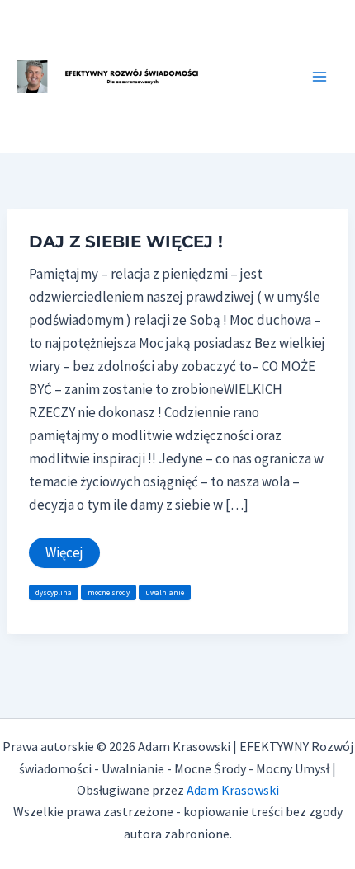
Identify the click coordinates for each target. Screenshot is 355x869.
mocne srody (109, 592)
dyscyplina (54, 592)
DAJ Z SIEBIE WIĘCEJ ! (126, 241)
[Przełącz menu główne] (320, 77)
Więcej (67, 555)
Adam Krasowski (233, 790)
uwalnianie (164, 592)
